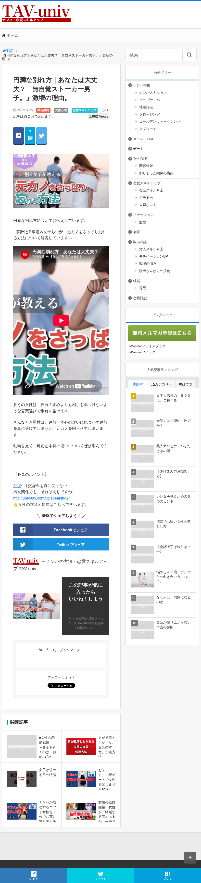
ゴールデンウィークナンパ (159, 121)
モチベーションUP (153, 256)
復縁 (136, 232)
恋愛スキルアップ (84, 110)
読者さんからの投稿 (154, 271)
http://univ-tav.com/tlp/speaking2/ (41, 498)
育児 (142, 288)
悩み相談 (140, 242)
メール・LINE (143, 139)
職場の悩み (147, 263)
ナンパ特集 (141, 85)
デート (138, 149)
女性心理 (61, 110)
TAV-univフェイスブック (147, 346)
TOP (9, 51)
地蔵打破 (146, 107)
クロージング (149, 114)
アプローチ (147, 129)
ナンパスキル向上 (153, 93)
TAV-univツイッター (143, 352)
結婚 (136, 281)
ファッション (143, 215)
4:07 (17, 486)
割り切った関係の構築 (156, 173)
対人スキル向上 (151, 249)
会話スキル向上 (151, 190)
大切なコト (147, 205)
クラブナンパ (149, 100)
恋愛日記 (140, 298)
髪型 (142, 222)
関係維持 (43, 110)
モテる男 (146, 198)
